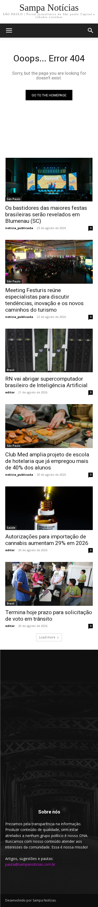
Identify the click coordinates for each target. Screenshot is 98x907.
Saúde (11, 528)
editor (10, 392)
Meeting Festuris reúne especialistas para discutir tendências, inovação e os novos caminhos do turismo (44, 300)
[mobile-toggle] (9, 31)
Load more (47, 637)
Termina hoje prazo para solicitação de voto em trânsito (48, 615)
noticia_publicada (19, 228)
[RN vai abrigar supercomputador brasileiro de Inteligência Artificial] (49, 351)
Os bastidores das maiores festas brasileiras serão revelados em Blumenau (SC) (46, 214)
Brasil (10, 370)
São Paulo (13, 199)
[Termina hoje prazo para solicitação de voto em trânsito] (49, 584)
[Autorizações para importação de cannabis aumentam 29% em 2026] (49, 508)
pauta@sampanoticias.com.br (30, 864)
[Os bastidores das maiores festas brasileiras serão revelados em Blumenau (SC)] (49, 180)
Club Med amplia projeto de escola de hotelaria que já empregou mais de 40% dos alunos (47, 461)
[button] (90, 31)
